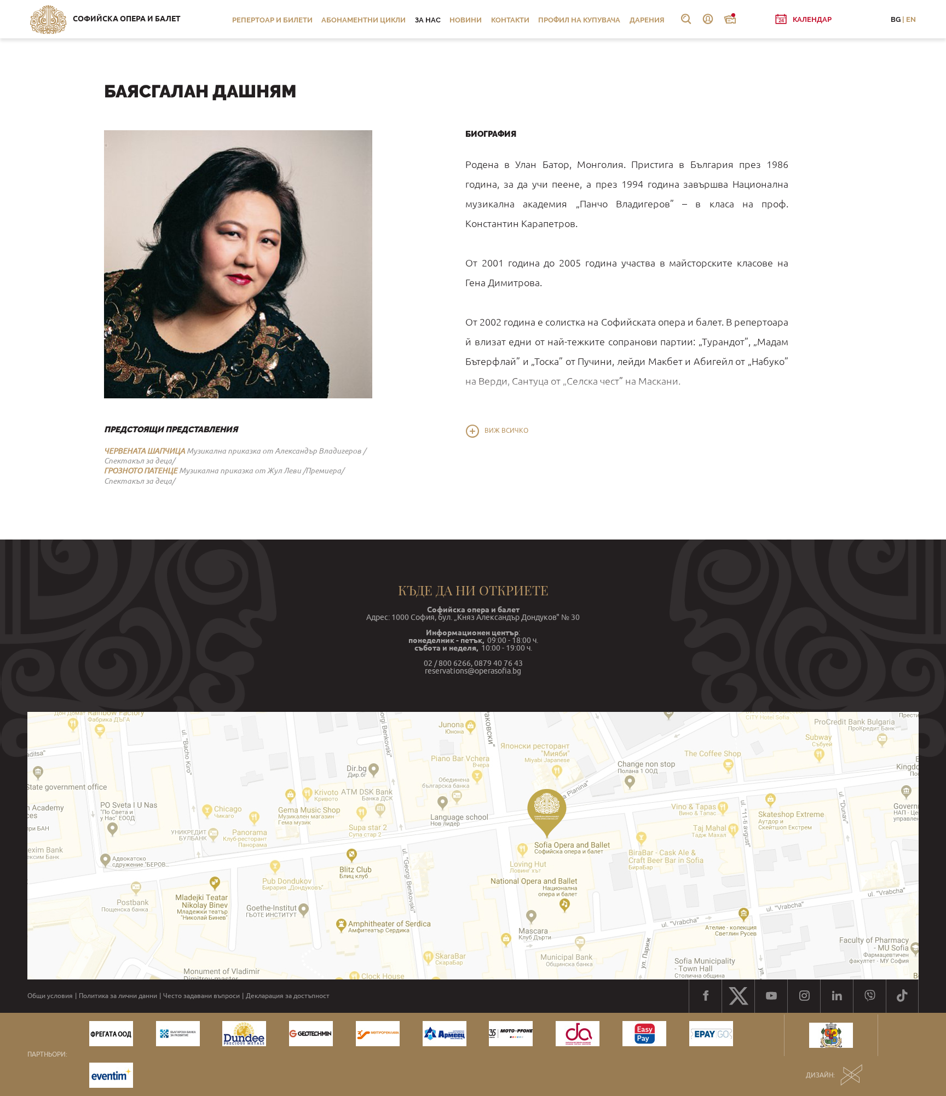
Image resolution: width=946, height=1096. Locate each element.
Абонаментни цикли (363, 20)
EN (911, 19)
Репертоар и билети (272, 20)
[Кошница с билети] (729, 19)
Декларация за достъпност (288, 996)
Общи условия (50, 996)
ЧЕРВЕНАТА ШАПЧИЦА (144, 450)
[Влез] (707, 19)
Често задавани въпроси (201, 996)
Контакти (510, 20)
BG (896, 19)
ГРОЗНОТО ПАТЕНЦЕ (140, 470)
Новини (465, 20)
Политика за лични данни (118, 996)
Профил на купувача (579, 20)
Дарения (647, 20)
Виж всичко (506, 430)
